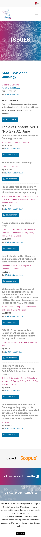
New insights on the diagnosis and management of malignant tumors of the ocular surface (19, 259)
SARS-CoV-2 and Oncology (17, 163)
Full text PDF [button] (11, 119)
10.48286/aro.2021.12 (14, 94)
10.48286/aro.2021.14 (14, 242)
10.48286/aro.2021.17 (14, 352)
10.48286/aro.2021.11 (13, 149)
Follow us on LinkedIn (19, 476)
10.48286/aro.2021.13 (14, 209)
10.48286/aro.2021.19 (14, 429)
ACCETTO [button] (20, 533)
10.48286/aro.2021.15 (14, 275)
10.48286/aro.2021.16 (14, 316)
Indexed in (12, 458)
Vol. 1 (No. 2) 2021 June (11, 88)
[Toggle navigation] (36, 14)
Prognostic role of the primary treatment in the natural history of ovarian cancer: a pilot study (20, 190)
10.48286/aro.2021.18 (14, 391)
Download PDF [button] (11, 154)
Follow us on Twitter (18, 493)
